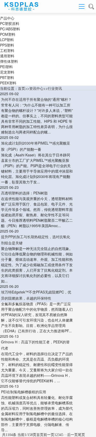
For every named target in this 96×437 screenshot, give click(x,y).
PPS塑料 (7, 45)
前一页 (49, 435)
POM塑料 (7, 34)
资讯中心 (36, 88)
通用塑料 (7, 55)
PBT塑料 (7, 77)
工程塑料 (7, 50)
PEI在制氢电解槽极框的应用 (23, 391)
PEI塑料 (6, 66)
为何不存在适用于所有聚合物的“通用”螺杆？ (36, 99)
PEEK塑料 (8, 82)
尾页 (81, 435)
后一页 (72, 435)
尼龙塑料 (7, 72)
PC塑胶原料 (9, 23)
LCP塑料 (7, 39)
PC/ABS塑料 (10, 28)
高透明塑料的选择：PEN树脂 (24, 192)
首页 (21, 88)
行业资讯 (55, 88)
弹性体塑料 (9, 61)
